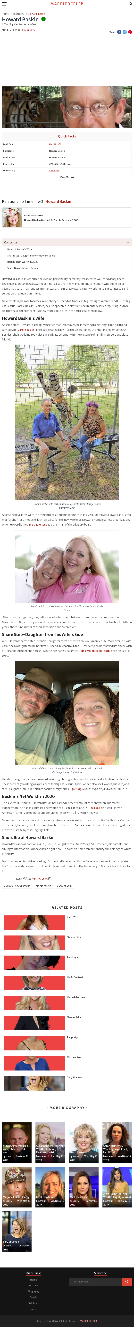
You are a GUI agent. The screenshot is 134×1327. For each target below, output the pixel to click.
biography (18, 13)
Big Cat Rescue (43, 886)
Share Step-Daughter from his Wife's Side (31, 255)
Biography (33, 1291)
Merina (42, 1156)
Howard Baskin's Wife (19, 249)
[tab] (67, 242)
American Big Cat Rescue (17, 886)
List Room (33, 1303)
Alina (8, 1156)
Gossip (33, 1297)
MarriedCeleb (67, 4)
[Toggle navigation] (5, 4)
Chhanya (31, 30)
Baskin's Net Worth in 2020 (22, 261)
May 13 (52, 144)
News (33, 1309)
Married (33, 1285)
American (54, 170)
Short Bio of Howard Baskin (22, 268)
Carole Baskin (64, 886)
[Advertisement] (67, 60)
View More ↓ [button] (67, 177)
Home (33, 1279)
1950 (59, 144)
